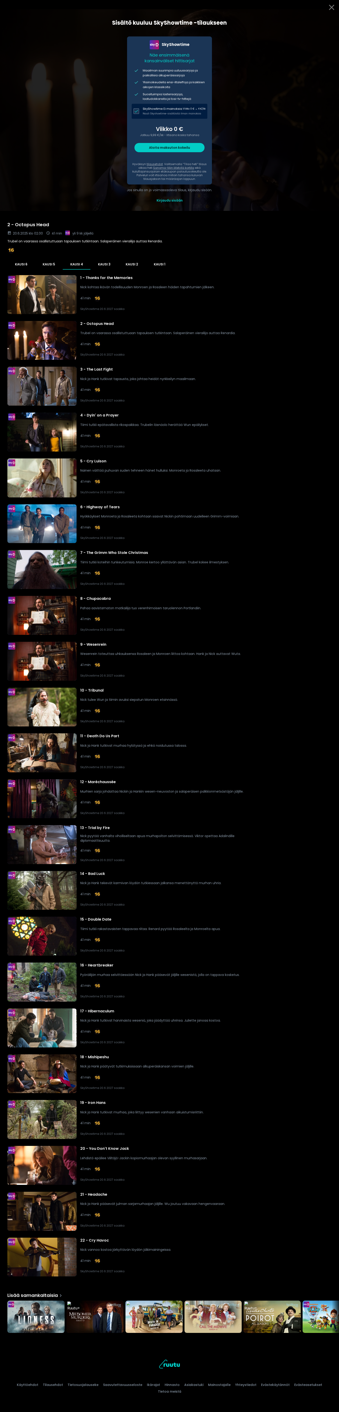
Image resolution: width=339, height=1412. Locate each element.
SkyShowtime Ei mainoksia (162, 109)
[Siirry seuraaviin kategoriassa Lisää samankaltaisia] (331, 1317)
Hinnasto (172, 1384)
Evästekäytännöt (275, 1384)
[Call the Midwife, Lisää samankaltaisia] (213, 1317)
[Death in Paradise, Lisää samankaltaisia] (154, 1317)
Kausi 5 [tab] (49, 264)
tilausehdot (155, 164)
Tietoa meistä (169, 1391)
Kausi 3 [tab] (104, 264)
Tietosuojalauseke (83, 1384)
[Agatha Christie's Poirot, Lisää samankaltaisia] (272, 1317)
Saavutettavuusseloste (122, 1384)
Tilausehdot (53, 1384)
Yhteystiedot (245, 1384)
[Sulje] (331, 7)
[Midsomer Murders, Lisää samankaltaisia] (95, 1317)
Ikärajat (153, 1384)
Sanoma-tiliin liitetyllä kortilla (173, 168)
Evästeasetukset (308, 1384)
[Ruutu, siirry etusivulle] (169, 1365)
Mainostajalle (219, 1384)
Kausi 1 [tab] (159, 264)
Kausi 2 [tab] (132, 264)
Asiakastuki (193, 1384)
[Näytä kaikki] (169, 1316)
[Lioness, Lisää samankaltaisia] (36, 1317)
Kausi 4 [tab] (76, 264)
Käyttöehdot (27, 1384)
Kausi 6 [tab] (21, 264)
